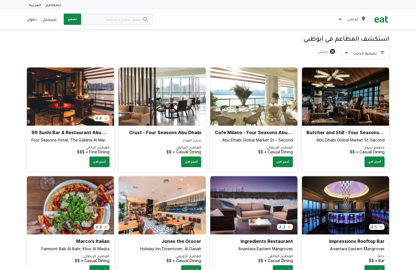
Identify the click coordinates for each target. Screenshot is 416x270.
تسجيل (49, 19)
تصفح (72, 19)
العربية (35, 4)
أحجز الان (374, 162)
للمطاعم (53, 4)
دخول (32, 19)
